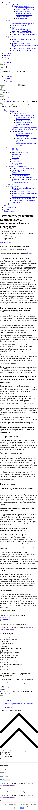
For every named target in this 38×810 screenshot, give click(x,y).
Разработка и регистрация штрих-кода (24, 48)
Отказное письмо (21, 18)
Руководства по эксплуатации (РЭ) (23, 32)
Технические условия (19, 25)
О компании (8, 53)
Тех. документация (10, 207)
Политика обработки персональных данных (18, 704)
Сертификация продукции (20, 6)
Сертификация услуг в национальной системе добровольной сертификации (24, 128)
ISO (9, 20)
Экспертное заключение (24, 133)
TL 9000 (14, 159)
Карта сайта (8, 707)
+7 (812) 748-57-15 (6, 62)
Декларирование (13, 38)
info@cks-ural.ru (5, 98)
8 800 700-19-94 (5, 617)
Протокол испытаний (23, 11)
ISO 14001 (15, 151)
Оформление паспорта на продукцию (24, 34)
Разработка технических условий (23, 24)
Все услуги (7, 2)
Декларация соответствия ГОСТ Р (23, 43)
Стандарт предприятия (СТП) (21, 31)
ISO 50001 (15, 165)
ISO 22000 (15, 158)
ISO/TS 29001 (16, 161)
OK (22, 808)
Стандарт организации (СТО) (21, 182)
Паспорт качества (17, 181)
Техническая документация (17, 22)
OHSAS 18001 (16, 156)
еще (5, 57)
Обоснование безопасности (21, 29)
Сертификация (13, 4)
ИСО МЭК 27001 (17, 163)
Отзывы (10, 59)
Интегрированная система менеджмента (20, 153)
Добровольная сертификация (25, 9)
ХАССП (10, 36)
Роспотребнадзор (17, 131)
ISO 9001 (15, 149)
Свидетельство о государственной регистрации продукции (26, 143)
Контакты (7, 55)
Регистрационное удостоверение (23, 50)
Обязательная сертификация (25, 8)
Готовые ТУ (16, 27)
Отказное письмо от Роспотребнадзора (22, 135)
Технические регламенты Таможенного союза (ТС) (24, 15)
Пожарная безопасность (23, 13)
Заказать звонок (5, 242)
